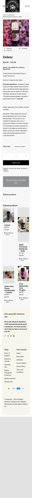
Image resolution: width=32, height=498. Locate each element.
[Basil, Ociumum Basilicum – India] (23, 224)
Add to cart (16, 163)
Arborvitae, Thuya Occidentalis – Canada (9, 289)
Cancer (7, 225)
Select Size (6, 146)
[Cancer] (8, 214)
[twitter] (8, 336)
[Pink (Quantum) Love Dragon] (23, 273)
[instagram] (10, 336)
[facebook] (5, 336)
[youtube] (13, 336)
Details (11, 233)
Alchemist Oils (12, 168)
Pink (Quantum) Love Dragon (23, 287)
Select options (7, 233)
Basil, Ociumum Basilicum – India (23, 248)
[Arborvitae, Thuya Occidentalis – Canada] (8, 274)
